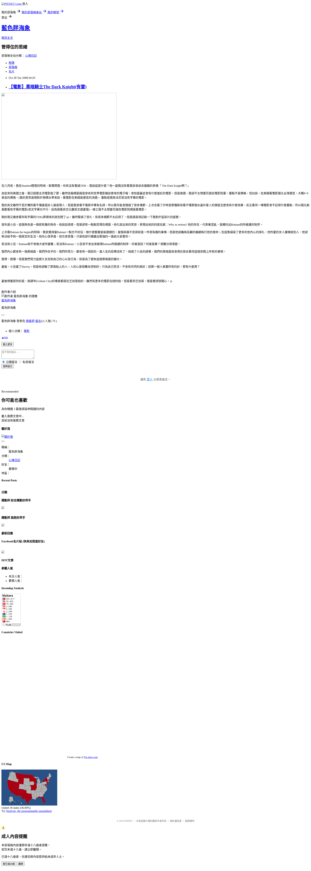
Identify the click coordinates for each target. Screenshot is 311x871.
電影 (27, 331)
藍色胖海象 (15, 28)
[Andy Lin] (2, 552)
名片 (11, 71)
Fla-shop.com (91, 757)
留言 (38, 321)
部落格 (13, 67)
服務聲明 (189, 821)
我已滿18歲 (9, 864)
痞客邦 (30, 321)
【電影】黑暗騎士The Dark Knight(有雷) (48, 86)
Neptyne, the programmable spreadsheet (29, 811)
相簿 (11, 62)
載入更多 (7, 344)
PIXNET (129, 821)
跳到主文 (7, 37)
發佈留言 (7, 366)
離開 (20, 864)
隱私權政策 (176, 821)
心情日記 (31, 55)
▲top (4, 337)
